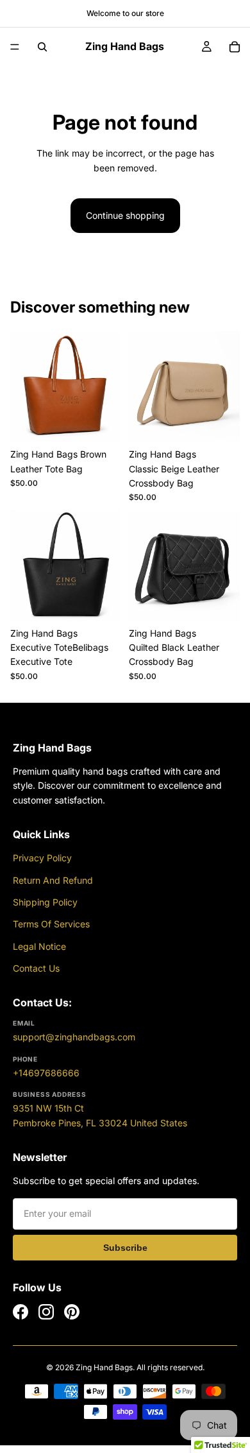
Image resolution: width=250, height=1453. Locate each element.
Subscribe (125, 1247)
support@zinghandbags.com (74, 1036)
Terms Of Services (51, 923)
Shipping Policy (45, 902)
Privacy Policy (42, 857)
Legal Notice (39, 946)
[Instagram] (46, 1312)
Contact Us (36, 968)
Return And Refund (53, 880)
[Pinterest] (71, 1312)
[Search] (42, 47)
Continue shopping (125, 215)
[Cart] (235, 47)
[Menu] (14, 47)
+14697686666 (46, 1072)
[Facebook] (20, 1312)
